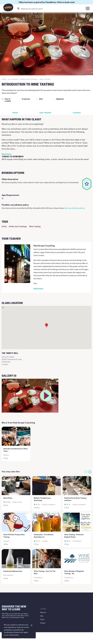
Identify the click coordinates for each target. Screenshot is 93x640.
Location (77, 112)
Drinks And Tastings (18, 226)
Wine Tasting (34, 226)
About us (43, 612)
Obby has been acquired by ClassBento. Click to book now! (47, 2)
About (15, 112)
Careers (42, 623)
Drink (4, 226)
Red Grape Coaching (44, 245)
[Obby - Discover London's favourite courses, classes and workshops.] (8, 8)
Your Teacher (45, 112)
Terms (42, 619)
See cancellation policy (74, 208)
